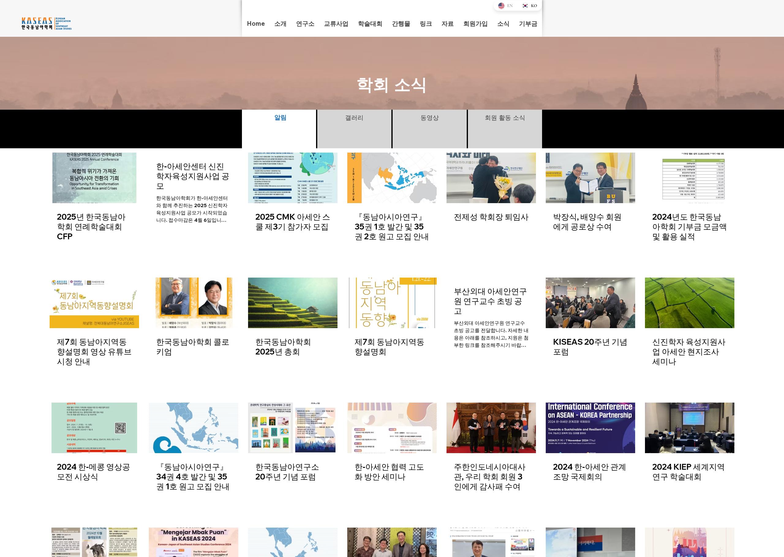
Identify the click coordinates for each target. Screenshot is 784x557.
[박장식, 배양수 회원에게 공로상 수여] (590, 178)
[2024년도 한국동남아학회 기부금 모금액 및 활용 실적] (689, 178)
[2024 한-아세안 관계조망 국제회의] (590, 428)
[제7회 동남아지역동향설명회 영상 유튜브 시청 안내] (94, 303)
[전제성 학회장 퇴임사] (491, 178)
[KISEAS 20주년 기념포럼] (590, 303)
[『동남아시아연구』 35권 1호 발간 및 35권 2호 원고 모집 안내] (392, 178)
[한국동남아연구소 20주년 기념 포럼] (292, 428)
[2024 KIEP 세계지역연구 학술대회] (689, 428)
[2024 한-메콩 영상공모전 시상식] (94, 428)
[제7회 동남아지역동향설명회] (392, 303)
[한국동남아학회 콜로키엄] (193, 303)
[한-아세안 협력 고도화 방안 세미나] (392, 428)
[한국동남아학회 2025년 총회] (292, 303)
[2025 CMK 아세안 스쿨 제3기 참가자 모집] (292, 178)
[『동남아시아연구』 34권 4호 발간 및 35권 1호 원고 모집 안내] (193, 428)
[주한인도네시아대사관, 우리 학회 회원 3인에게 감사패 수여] (491, 428)
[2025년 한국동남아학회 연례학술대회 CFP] (94, 178)
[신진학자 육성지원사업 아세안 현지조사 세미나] (689, 303)
